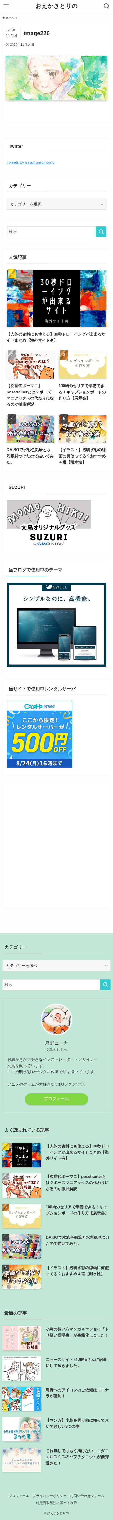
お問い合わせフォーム (87, 1496)
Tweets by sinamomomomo (30, 162)
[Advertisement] (56, 843)
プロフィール (56, 1099)
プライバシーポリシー (50, 1496)
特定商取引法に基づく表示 (56, 1503)
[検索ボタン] (106, 6)
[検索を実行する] (101, 231)
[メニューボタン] (6, 6)
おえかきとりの (56, 6)
